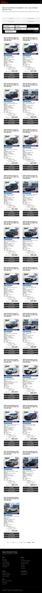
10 (24, 542)
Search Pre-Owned (30, 18)
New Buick (23, 568)
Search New (11, 18)
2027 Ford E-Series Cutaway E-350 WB (14, 359)
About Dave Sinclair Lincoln (7, 580)
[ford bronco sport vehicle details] (11, 48)
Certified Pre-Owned (5, 563)
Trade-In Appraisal (5, 576)
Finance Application (11, 77)
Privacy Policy (4, 590)
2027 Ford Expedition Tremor (11, 451)
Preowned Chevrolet (24, 563)
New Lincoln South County (25, 560)
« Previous (29, 542)
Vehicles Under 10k (5, 565)
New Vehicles (4, 560)
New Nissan (23, 566)
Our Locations (4, 582)
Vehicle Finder (4, 566)
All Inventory (4, 559)
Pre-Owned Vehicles (5, 562)
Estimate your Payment (6, 574)
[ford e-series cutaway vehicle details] (11, 370)
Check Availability (12, 75)
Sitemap (9, 590)
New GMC (23, 565)
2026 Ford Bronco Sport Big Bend (12, 83)
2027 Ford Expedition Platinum (12, 497)
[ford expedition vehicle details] (30, 370)
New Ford (22, 559)
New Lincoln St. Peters (25, 562)
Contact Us (4, 583)
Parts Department (24, 574)
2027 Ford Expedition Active (30, 451)
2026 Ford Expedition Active (30, 359)
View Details (11, 73)
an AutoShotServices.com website (17, 590)
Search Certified (11, 21)
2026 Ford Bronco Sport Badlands (31, 313)
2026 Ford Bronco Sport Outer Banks (13, 37)
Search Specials (30, 21)
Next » (33, 542)
